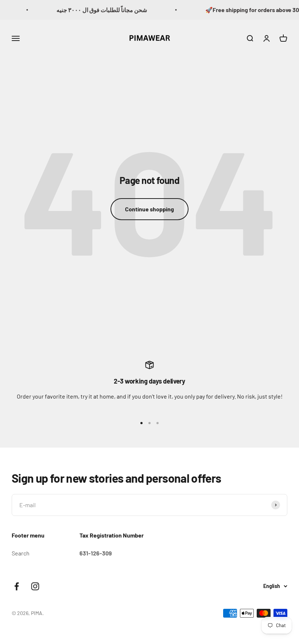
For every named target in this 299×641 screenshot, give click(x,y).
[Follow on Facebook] (17, 586)
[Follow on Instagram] (35, 586)
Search (21, 553)
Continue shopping (149, 209)
